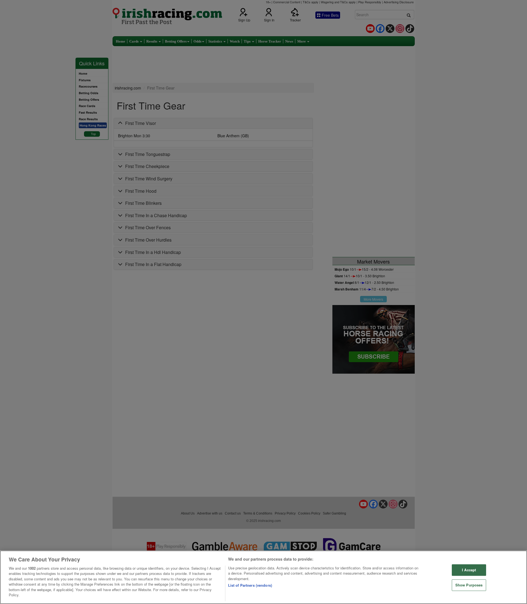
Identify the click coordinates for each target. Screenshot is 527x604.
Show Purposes (469, 585)
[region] (263, 577)
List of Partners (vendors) (250, 585)
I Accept (469, 570)
